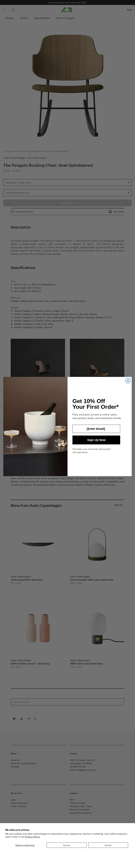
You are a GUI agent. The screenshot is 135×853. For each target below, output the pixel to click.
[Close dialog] (127, 380)
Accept (66, 845)
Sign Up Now (96, 440)
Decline (108, 845)
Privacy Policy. (32, 836)
